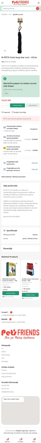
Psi (10, 14)
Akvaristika (4, 361)
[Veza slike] (20, 334)
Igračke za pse (18, 14)
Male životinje (5, 355)
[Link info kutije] (6, 312)
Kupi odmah (33, 105)
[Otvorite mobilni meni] (2, 3)
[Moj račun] (39, 3)
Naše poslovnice (6, 376)
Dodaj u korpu (17, 105)
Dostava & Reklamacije (8, 373)
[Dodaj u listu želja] (16, 263)
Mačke (3, 352)
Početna (4, 14)
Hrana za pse (28, 282)
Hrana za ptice (10, 282)
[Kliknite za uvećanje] (5, 51)
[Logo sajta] (20, 3)
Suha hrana (25, 284)
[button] (10, 293)
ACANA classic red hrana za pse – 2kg (30, 279)
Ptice (3, 282)
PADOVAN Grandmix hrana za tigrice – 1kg (9, 279)
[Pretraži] (37, 8)
